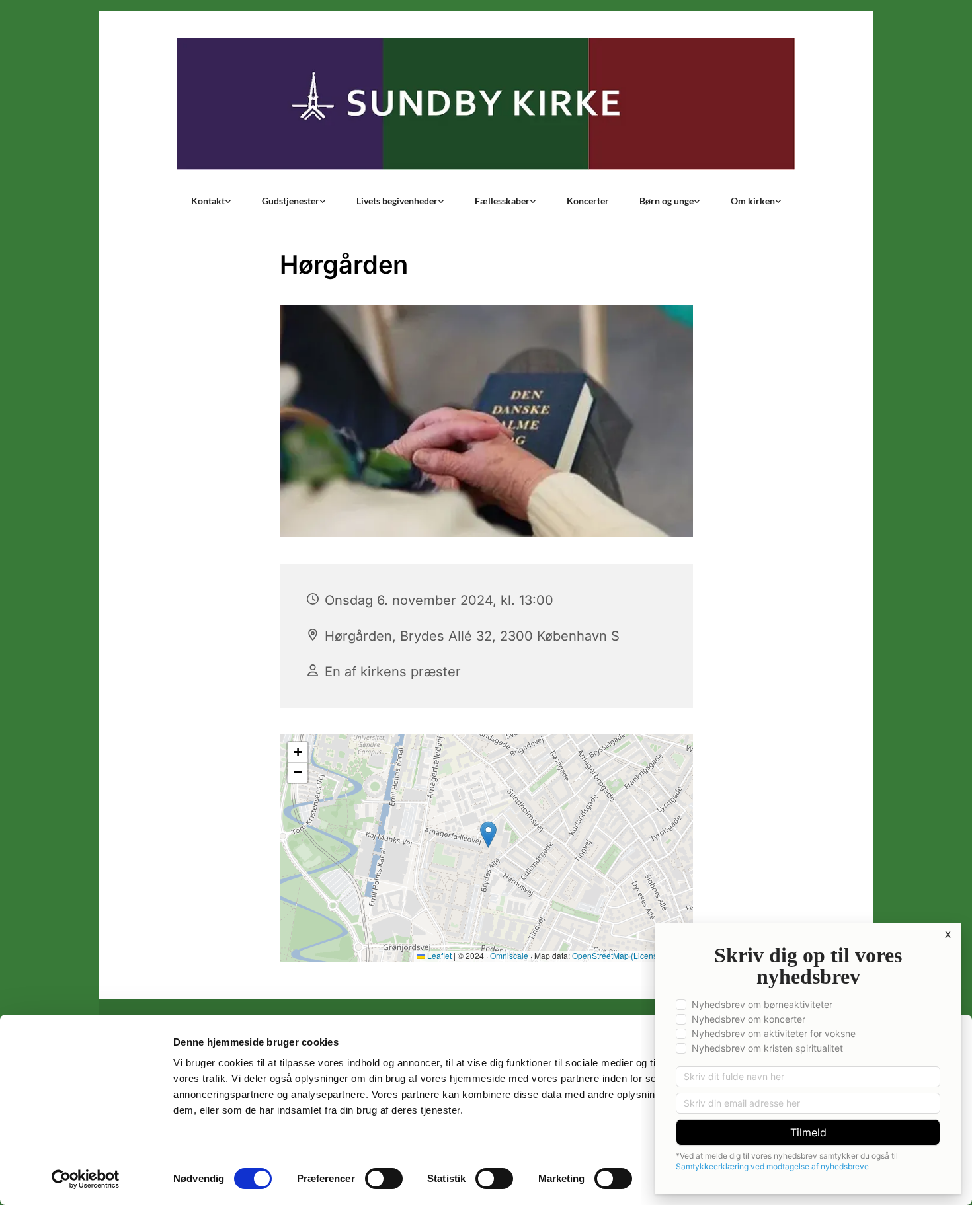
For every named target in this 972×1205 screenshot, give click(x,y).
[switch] (384, 1178)
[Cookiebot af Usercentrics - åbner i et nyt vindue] (85, 1179)
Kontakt (208, 200)
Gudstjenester (290, 200)
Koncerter (588, 200)
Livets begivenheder (397, 200)
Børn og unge (666, 200)
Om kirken (753, 200)
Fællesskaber (502, 200)
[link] (211, 201)
